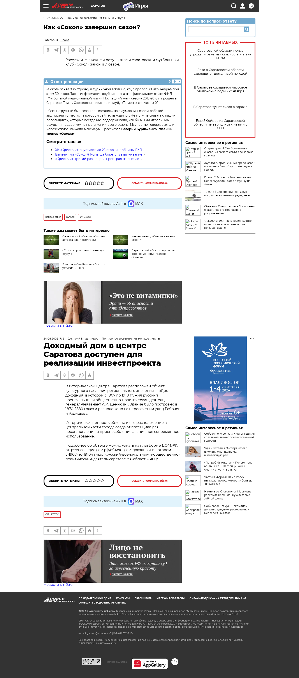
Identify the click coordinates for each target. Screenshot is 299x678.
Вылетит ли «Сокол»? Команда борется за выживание (98, 154)
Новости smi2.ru (58, 325)
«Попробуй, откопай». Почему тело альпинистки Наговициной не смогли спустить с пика (228, 466)
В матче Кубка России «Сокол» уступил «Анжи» (83, 266)
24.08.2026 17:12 (54, 338)
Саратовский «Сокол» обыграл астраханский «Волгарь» (83, 238)
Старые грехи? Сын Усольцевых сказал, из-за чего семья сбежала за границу (228, 152)
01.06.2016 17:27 (53, 17)
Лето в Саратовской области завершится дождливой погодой (220, 72)
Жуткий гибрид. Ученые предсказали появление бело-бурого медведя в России (229, 166)
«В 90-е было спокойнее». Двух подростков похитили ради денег (227, 193)
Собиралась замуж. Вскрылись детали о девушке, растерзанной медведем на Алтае (226, 509)
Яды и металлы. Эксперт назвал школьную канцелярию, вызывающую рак (225, 451)
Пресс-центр (143, 598)
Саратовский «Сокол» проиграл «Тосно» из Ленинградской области (154, 254)
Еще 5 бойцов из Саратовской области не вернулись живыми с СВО (220, 124)
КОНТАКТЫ (123, 598)
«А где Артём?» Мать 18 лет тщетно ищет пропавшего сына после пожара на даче (228, 224)
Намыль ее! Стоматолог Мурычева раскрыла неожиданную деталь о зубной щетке (227, 495)
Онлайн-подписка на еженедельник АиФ (218, 598)
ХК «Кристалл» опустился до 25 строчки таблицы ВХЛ (98, 150)
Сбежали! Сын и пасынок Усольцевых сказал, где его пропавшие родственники (229, 210)
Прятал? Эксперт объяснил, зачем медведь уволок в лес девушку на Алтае (227, 181)
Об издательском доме (95, 598)
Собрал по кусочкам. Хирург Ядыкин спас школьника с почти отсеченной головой (229, 437)
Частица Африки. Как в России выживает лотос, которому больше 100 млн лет (228, 480)
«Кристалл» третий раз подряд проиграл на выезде (97, 159)
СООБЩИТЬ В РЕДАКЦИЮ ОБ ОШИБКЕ (102, 602)
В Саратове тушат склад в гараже (220, 107)
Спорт (64, 40)
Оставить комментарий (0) (150, 183)
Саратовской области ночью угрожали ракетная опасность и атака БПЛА (220, 54)
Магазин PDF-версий (171, 598)
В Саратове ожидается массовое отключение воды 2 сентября (220, 89)
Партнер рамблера (116, 661)
